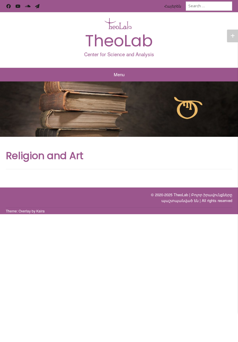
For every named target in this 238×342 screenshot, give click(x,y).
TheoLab (119, 40)
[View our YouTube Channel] (18, 6)
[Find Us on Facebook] (8, 6)
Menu (119, 74)
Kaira (40, 210)
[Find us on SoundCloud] (27, 6)
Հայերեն (172, 6)
